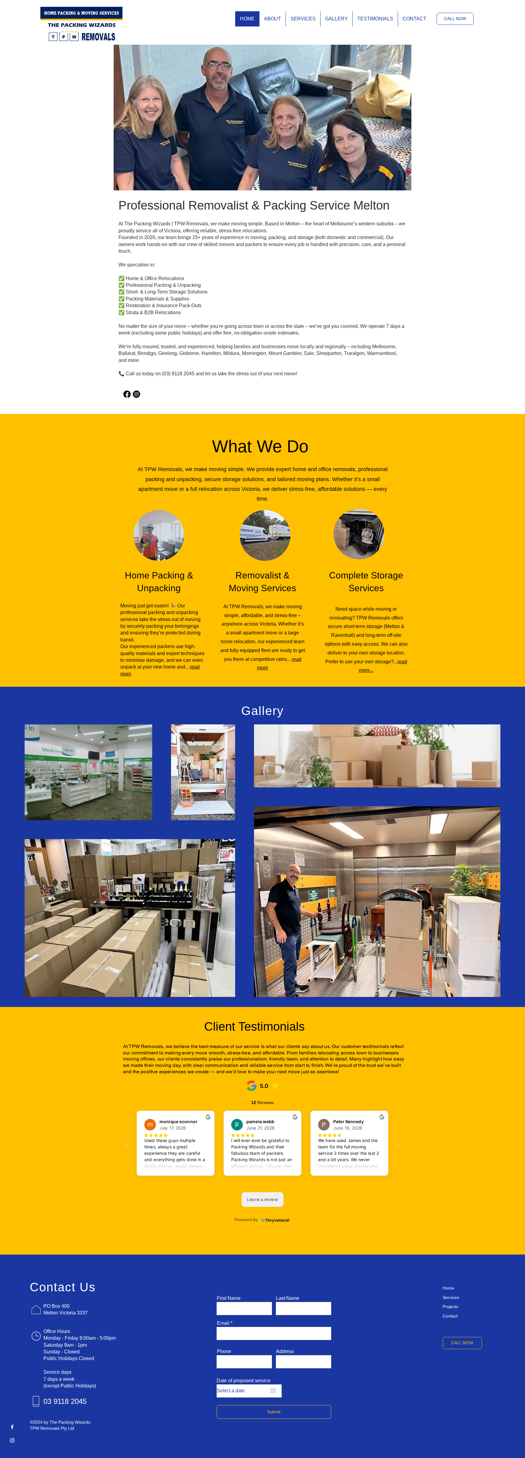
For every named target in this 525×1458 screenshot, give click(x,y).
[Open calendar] (273, 1390)
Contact (450, 1316)
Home (448, 1288)
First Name (229, 1298)
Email (223, 1323)
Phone (224, 1351)
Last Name (287, 1298)
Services (451, 1297)
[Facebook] (12, 1427)
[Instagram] (136, 394)
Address (285, 1351)
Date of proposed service (243, 1380)
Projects (450, 1306)
